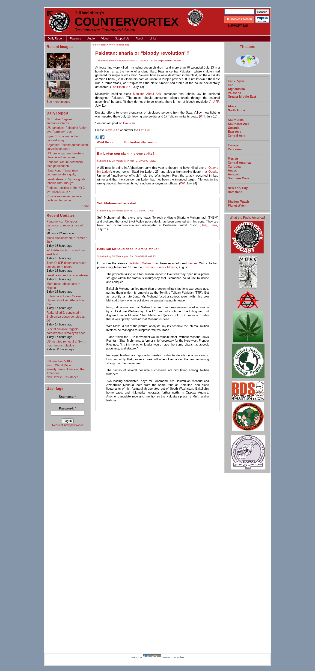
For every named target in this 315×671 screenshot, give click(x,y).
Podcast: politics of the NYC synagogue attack (66, 189)
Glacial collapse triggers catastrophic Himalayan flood (66, 331)
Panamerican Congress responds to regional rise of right (65, 225)
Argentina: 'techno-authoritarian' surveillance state (67, 146)
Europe (233, 145)
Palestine (234, 93)
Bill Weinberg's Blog (60, 361)
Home (95, 44)
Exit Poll (144, 130)
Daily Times (209, 225)
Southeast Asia (238, 124)
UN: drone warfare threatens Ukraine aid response (65, 155)
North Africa (236, 110)
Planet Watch (237, 205)
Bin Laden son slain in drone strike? (126, 153)
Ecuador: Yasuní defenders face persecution (65, 164)
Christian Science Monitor (160, 267)
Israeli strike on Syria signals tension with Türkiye (66, 181)
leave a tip (112, 130)
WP (182, 183)
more (85, 205)
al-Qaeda (211, 171)
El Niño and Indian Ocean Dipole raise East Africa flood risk (66, 300)
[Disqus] (157, 472)
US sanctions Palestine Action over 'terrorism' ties (67, 129)
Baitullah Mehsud (140, 263)
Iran (230, 85)
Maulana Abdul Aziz (147, 94)
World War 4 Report (60, 365)
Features (75, 38)
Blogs (104, 44)
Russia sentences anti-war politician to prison (64, 198)
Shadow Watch (238, 201)
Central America (239, 162)
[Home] (58, 21)
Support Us (122, 38)
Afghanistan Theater (169, 60)
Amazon (234, 174)
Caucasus (235, 149)
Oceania (233, 127)
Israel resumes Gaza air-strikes (68, 275)
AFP (216, 101)
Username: (67, 396)
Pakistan (129, 123)
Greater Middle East (242, 96)
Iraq (230, 81)
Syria (240, 81)
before (192, 263)
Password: (67, 408)
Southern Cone (238, 178)
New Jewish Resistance (62, 377)
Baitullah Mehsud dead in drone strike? (128, 249)
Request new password (67, 425)
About (139, 38)
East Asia (234, 131)
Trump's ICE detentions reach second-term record (66, 264)
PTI (202, 116)
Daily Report (55, 38)
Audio (91, 38)
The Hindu (118, 87)
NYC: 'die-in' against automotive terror (60, 121)
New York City (238, 188)
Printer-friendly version (140, 142)
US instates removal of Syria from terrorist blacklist (66, 343)
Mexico (233, 158)
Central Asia (236, 135)
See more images (58, 101)
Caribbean (235, 166)
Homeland (235, 192)
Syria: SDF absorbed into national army (63, 138)
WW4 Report (105, 142)
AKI (128, 87)
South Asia (236, 120)
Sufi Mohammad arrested (116, 203)
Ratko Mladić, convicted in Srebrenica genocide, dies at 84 (66, 316)
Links (152, 38)
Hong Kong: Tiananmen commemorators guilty (62, 172)
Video (105, 38)
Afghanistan (236, 89)
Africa (232, 106)
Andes (232, 170)
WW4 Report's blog (119, 44)
